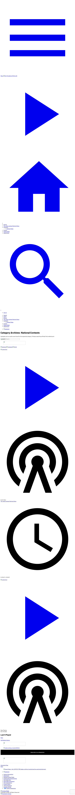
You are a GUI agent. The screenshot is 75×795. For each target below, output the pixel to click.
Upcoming (3, 765)
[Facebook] (6, 329)
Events (5, 230)
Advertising (6, 233)
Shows (5, 224)
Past (7, 765)
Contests (6, 227)
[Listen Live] (37, 387)
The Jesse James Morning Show (11, 226)
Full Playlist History (5, 740)
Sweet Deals (7, 231)
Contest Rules (9, 228)
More (2, 737)
